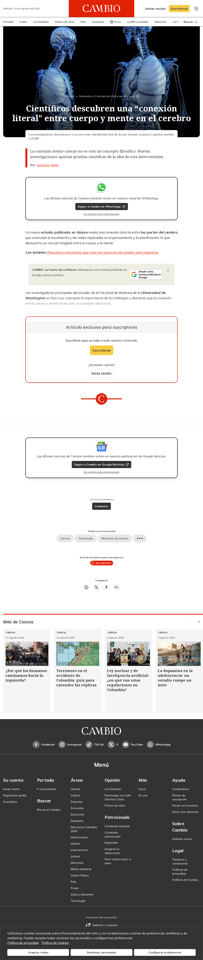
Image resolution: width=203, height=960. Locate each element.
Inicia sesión (101, 373)
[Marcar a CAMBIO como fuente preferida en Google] (145, 274)
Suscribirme (101, 350)
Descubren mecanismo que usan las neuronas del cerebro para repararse (102, 252)
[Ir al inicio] (101, 8)
